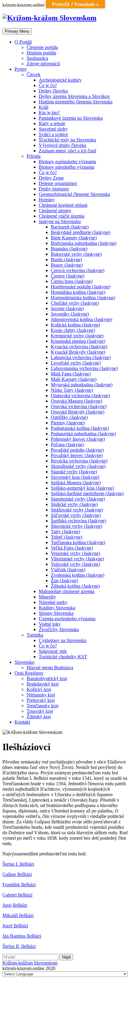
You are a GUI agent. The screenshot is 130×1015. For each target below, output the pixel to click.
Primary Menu (17, 31)
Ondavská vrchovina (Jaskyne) (80, 395)
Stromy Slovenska (56, 613)
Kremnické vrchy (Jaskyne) (77, 335)
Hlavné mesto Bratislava (50, 667)
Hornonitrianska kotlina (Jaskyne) (83, 297)
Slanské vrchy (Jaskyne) (74, 471)
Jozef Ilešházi (15, 925)
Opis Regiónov (29, 673)
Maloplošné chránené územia (66, 591)
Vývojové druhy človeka (62, 145)
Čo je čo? (48, 85)
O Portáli (23, 41)
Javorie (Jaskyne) (67, 308)
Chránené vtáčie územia (61, 216)
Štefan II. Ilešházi (19, 946)
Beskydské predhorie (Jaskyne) (80, 232)
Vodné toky (50, 624)
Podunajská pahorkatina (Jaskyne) (83, 433)
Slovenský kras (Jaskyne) (75, 477)
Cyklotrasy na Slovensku (62, 640)
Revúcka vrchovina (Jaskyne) (79, 460)
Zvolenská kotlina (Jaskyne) (77, 575)
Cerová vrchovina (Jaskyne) (77, 270)
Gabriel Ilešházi (17, 894)
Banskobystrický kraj (47, 678)
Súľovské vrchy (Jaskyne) (76, 515)
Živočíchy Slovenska (59, 629)
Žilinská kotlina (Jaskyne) (75, 586)
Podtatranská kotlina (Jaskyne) (80, 428)
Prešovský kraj (41, 700)
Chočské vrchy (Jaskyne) (75, 303)
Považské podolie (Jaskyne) (77, 449)
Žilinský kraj (39, 716)
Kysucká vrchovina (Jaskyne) (79, 346)
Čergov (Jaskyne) (67, 275)
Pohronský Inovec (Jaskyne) (78, 439)
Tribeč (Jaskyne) (66, 537)
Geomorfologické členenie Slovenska (74, 194)
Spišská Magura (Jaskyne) (76, 482)
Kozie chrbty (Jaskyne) (73, 330)
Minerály (47, 596)
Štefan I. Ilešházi (18, 864)
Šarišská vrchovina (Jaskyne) (78, 520)
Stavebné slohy (53, 128)
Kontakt (22, 722)
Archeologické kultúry (60, 80)
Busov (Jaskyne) (67, 265)
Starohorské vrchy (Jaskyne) (78, 498)
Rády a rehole (52, 123)
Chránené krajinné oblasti (63, 205)
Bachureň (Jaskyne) (70, 226)
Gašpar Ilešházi (17, 874)
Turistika (35, 634)
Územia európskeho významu (67, 618)
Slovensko (24, 662)
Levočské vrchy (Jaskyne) (76, 362)
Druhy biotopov (54, 188)
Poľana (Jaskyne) (67, 444)
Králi (43, 107)
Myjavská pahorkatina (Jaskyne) (81, 384)
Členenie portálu (42, 47)
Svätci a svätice (53, 134)
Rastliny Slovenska (57, 607)
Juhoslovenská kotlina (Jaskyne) (81, 319)
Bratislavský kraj (43, 683)
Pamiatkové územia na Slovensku (71, 118)
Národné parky (53, 602)
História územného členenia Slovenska (75, 101)
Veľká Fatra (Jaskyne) (72, 547)
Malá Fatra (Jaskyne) (71, 373)
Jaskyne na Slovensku (60, 221)
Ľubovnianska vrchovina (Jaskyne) (84, 368)
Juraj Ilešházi (14, 905)
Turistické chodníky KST (63, 656)
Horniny (47, 199)
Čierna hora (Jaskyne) (72, 281)
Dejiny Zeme (51, 177)
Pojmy (21, 69)
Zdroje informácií (43, 63)
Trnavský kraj (40, 711)
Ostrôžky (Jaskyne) (69, 417)
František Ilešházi (19, 884)
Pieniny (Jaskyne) (68, 422)
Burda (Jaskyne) (66, 259)
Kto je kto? (49, 112)
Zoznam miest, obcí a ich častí (67, 150)
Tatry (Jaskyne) (65, 531)
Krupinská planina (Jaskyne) (78, 341)
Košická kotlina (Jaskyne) (75, 324)
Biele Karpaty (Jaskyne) (74, 237)
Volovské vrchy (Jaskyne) (75, 564)
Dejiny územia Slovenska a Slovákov (74, 96)
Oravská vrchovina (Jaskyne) (78, 406)
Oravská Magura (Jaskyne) (76, 401)
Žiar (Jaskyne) (64, 580)
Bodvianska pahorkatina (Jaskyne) (83, 243)
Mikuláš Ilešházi (18, 915)
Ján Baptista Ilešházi (21, 936)
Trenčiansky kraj (42, 705)
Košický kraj (39, 689)
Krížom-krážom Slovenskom (29, 962)
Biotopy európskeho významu (67, 161)
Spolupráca (37, 58)
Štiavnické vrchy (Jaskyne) (76, 526)
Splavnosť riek (53, 651)
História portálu (41, 52)
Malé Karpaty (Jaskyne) (73, 379)
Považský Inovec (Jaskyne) (77, 455)
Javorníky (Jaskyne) (70, 313)
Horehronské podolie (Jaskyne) (80, 286)
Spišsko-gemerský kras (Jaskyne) (82, 488)
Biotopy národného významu (66, 167)
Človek (34, 74)
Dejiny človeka (53, 90)
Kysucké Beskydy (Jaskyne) (78, 352)
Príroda (34, 156)
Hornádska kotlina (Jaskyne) (78, 292)
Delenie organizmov (58, 183)
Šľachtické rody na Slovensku (67, 139)
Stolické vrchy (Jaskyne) (74, 504)
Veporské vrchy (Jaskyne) (75, 553)
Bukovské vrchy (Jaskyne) (76, 254)
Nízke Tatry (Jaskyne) (72, 390)
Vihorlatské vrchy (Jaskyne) (77, 558)
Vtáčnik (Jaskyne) (68, 569)
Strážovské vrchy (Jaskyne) (77, 509)
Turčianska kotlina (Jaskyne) (78, 542)
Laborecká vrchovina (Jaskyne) (81, 357)
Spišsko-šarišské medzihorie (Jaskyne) (87, 493)
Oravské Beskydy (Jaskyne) (77, 411)
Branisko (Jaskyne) (69, 248)
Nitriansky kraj (41, 694)
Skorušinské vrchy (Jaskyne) (78, 466)
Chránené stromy (55, 210)
